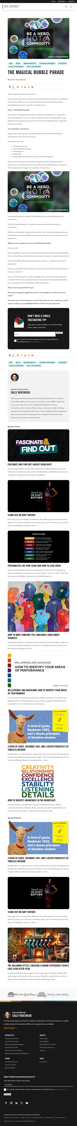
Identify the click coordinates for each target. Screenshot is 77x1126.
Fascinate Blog (10, 1068)
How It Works (44, 1041)
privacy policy (34, 342)
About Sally (9, 1028)
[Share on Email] (32, 87)
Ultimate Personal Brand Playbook (16, 1053)
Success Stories (10, 1065)
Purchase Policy (9, 1121)
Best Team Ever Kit (11, 1047)
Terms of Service (37, 1117)
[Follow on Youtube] (27, 1103)
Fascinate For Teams (12, 1041)
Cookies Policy (49, 1117)
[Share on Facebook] (18, 87)
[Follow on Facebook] (6, 1103)
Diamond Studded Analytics (14, 1044)
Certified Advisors (11, 1062)
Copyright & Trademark (11, 1117)
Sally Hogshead (18, 80)
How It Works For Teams (48, 1044)
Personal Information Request (26, 1121)
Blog (54, 1)
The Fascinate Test (11, 1038)
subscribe (59, 333)
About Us (43, 1050)
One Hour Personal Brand (13, 1050)
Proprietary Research (47, 1047)
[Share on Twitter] (21, 87)
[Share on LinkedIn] (25, 87)
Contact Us (44, 1062)
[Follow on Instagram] (11, 1103)
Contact (71, 1)
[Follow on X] (21, 1103)
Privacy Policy (25, 1117)
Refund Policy (60, 1117)
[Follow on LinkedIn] (16, 1103)
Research (62, 1)
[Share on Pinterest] (29, 87)
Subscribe (7, 1094)
